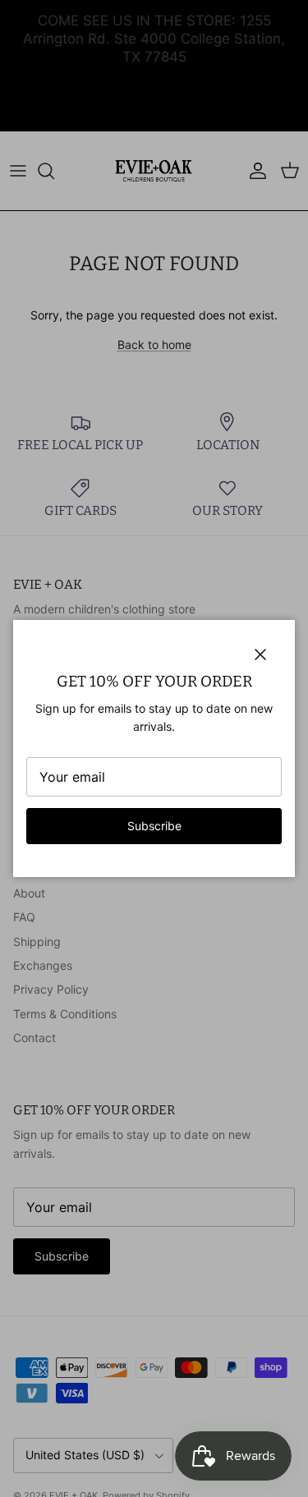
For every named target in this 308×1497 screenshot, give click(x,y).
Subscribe (154, 826)
